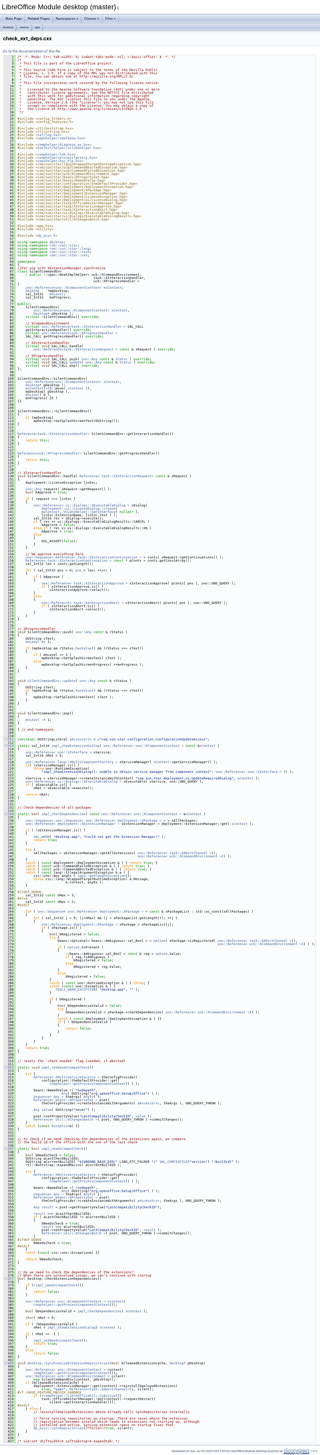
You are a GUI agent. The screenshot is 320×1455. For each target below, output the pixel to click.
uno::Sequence (51, 911)
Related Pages (39, 18)
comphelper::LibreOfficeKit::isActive (80, 1396)
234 (9, 814)
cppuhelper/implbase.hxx (61, 138)
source (24, 27)
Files (109, 18)
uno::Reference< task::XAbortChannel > (175, 853)
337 (9, 1149)
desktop (8, 27)
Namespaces (65, 18)
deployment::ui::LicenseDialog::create (79, 508)
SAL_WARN (42, 837)
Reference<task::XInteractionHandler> (54, 434)
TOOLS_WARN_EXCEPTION (76, 989)
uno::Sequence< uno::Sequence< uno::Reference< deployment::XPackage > (94, 820)
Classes (90, 18)
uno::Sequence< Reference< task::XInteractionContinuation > (84, 557)
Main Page (14, 18)
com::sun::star (64, 245)
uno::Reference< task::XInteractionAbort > (83, 603)
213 (9, 746)
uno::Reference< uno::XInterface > (59, 752)
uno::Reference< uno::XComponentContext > (144, 746)
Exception (61, 1126)
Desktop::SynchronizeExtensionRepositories (69, 1363)
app (37, 27)
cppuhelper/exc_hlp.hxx (60, 161)
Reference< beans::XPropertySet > (66, 1100)
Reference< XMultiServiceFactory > (67, 1077)
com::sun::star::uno (69, 255)
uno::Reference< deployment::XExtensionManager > (73, 824)
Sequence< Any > (49, 1097)
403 (9, 1363)
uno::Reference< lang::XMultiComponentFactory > (72, 762)
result (48, 1207)
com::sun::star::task (70, 252)
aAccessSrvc (81, 739)
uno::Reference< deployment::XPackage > (106, 911)
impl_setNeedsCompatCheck (66, 1067)
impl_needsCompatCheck (63, 1149)
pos (79, 570)
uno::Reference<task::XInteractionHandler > (84, 326)
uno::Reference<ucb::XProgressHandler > (80, 333)
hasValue (84, 648)
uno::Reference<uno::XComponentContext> (64, 287)
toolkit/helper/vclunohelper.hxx (69, 148)
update (76, 362)
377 (9, 1279)
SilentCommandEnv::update (52, 681)
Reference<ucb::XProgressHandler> (50, 453)
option (160, 941)
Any (65, 1093)
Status (122, 359)
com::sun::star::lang (70, 248)
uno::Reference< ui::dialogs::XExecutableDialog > (82, 505)
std (49, 388)
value (47, 1110)
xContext (120, 310)
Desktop (33, 291)
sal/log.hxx (49, 135)
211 (9, 739)
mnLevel (57, 294)
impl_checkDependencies (64, 814)
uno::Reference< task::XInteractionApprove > (85, 583)
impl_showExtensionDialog (76, 746)
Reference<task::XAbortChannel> (100, 1389)
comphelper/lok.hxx (56, 154)
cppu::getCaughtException (102, 876)
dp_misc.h (47, 235)
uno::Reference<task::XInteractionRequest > (76, 349)
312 (9, 1067)
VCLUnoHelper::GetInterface (90, 512)
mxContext (113, 287)
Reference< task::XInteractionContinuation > (69, 560)
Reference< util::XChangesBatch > (66, 1119)
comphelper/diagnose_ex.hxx (64, 144)
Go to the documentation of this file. (32, 51)
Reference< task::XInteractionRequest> (117, 476)
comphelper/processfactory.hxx (67, 157)
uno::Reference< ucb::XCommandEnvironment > (180, 856)
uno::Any (90, 359)
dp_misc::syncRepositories (59, 1428)
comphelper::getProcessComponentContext (88, 1084)
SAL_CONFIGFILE (174, 1162)
